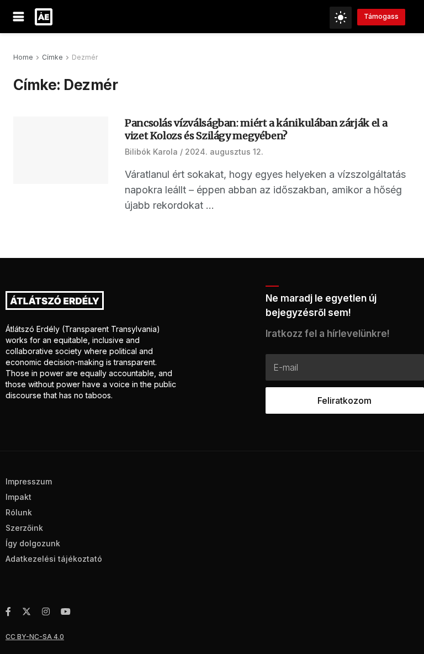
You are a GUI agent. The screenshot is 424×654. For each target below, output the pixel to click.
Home (23, 57)
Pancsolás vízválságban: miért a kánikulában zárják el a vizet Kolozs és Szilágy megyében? (256, 129)
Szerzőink (24, 527)
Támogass (381, 16)
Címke (52, 57)
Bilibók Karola (151, 151)
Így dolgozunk (33, 543)
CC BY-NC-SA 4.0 (35, 636)
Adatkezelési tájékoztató (54, 558)
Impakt (18, 497)
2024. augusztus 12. (224, 151)
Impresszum (29, 481)
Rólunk (19, 512)
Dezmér (85, 57)
